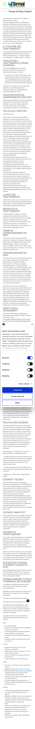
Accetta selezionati (17, 396)
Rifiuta (17, 403)
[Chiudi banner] (32, 324)
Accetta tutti (17, 390)
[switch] (30, 363)
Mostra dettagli (24, 384)
